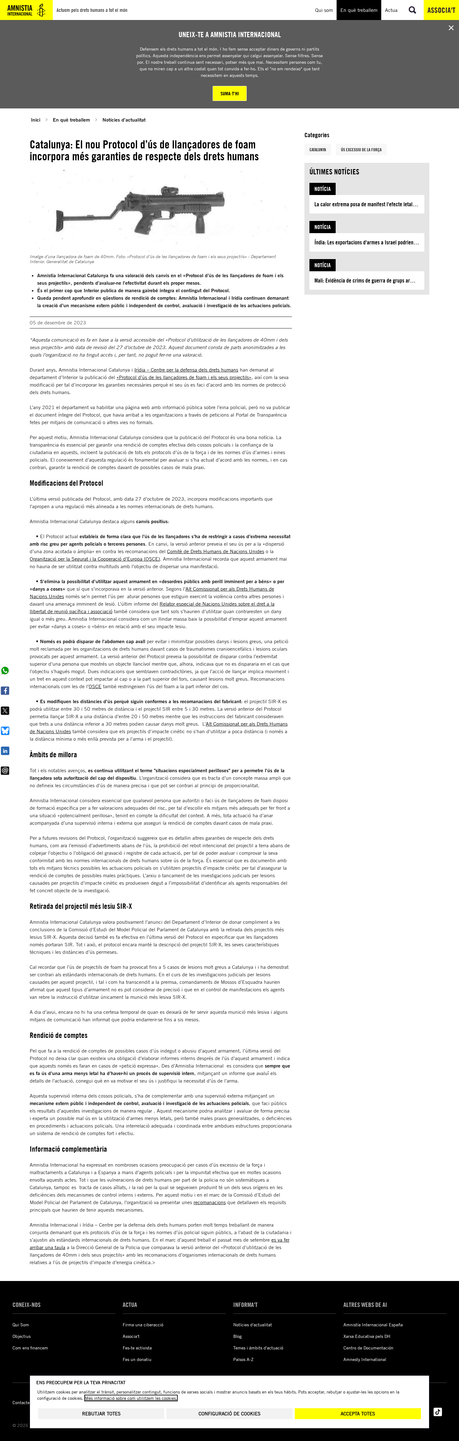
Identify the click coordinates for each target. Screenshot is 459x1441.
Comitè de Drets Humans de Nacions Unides (215, 551)
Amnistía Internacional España (373, 1324)
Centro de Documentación (368, 1347)
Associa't (441, 10)
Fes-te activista (137, 1347)
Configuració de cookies (229, 1414)
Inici (35, 119)
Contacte (21, 1402)
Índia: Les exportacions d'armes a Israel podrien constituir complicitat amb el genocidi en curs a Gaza (369, 242)
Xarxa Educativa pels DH (366, 1336)
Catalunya (317, 149)
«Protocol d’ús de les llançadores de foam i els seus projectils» (183, 377)
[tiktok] (438, 1412)
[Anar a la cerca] (412, 10)
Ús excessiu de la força (361, 149)
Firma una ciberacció (143, 1324)
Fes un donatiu (137, 1359)
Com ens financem (30, 1347)
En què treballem (71, 119)
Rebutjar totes (101, 1414)
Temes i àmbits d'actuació (258, 1347)
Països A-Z (243, 1359)
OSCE (95, 686)
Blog (237, 1336)
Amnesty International (364, 1359)
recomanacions (210, 1202)
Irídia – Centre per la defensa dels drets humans (186, 370)
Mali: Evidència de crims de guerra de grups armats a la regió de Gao (369, 280)
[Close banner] (451, 27)
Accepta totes (358, 1414)
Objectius (21, 1336)
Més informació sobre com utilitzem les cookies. (131, 1398)
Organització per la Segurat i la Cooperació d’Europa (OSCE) (95, 559)
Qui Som (20, 1324)
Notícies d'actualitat (124, 119)
